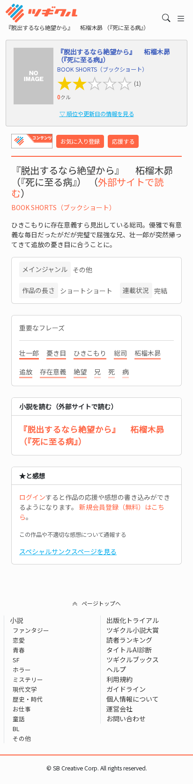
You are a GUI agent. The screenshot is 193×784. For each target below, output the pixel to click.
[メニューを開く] (180, 18)
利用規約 (119, 679)
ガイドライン (126, 689)
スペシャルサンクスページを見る (68, 551)
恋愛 (19, 640)
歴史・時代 (28, 699)
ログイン (32, 497)
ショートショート (86, 290)
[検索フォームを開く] (166, 18)
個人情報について (132, 698)
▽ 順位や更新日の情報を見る (96, 114)
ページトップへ (101, 603)
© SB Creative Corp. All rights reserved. (96, 768)
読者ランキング (129, 640)
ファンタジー (31, 630)
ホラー (22, 669)
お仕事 (22, 708)
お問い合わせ (126, 718)
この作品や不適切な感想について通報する (72, 534)
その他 (82, 269)
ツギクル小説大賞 (132, 630)
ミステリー (28, 679)
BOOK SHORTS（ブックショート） (63, 207)
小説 (16, 620)
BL (16, 728)
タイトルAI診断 (129, 649)
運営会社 (119, 708)
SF (16, 659)
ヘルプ (116, 669)
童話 (19, 718)
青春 (19, 649)
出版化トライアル (132, 620)
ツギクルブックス (132, 659)
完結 (160, 290)
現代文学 (25, 689)
